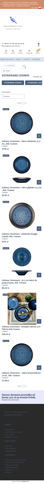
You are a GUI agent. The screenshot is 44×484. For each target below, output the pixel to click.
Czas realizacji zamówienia (13, 432)
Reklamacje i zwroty (11, 437)
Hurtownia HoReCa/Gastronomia (15, 460)
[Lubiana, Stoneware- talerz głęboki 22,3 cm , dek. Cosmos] (22, 169)
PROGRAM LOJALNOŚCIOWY (14, 462)
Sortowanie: (6, 92)
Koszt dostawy (9, 434)
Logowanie (8, 446)
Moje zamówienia (10, 448)
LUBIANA (26, 59)
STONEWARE (36, 59)
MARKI (18, 59)
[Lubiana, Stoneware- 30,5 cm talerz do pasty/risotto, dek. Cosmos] (22, 262)
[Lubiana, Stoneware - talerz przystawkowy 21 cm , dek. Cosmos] (22, 355)
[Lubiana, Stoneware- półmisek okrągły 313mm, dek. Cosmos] (22, 216)
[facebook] (39, 44)
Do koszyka (39, 136)
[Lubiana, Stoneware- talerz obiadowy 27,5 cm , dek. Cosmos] (22, 123)
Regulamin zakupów (11, 467)
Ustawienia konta (10, 451)
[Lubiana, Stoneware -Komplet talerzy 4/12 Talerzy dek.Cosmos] (22, 309)
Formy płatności (10, 429)
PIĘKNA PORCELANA (7, 59)
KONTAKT (8, 472)
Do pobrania (9, 470)
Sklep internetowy (19, 481)
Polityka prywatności (11, 465)
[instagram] (39, 45)
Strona (19, 103)
